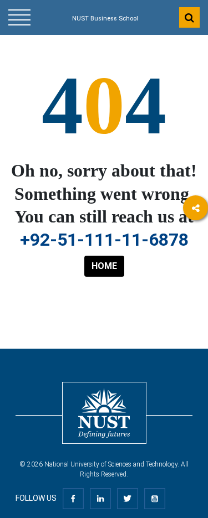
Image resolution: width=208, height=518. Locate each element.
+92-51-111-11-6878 (104, 239)
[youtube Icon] (154, 498)
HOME (104, 266)
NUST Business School (105, 18)
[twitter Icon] (127, 498)
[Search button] (189, 17)
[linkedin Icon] (100, 498)
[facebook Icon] (73, 498)
